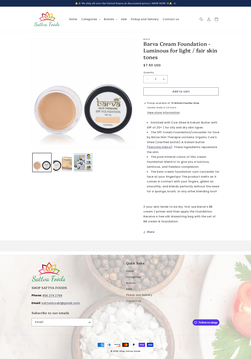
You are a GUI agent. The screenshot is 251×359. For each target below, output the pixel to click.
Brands (131, 283)
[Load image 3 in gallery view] (83, 162)
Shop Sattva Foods (129, 351)
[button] (90, 19)
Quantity (148, 72)
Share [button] (151, 232)
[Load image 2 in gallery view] (62, 162)
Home (130, 271)
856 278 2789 (52, 296)
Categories (133, 277)
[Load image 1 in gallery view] (41, 162)
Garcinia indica (159, 147)
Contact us (133, 301)
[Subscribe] (89, 322)
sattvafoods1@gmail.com (61, 303)
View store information (163, 112)
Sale (129, 289)
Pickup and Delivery (139, 295)
